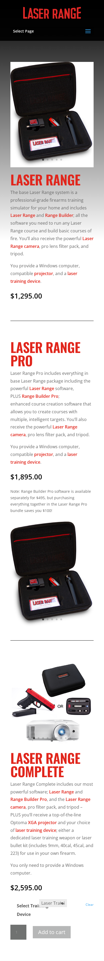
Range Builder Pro (40, 396)
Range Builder (59, 215)
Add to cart (51, 932)
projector (43, 273)
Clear (90, 905)
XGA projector (42, 822)
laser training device (35, 830)
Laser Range (22, 215)
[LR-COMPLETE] (52, 744)
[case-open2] (52, 165)
